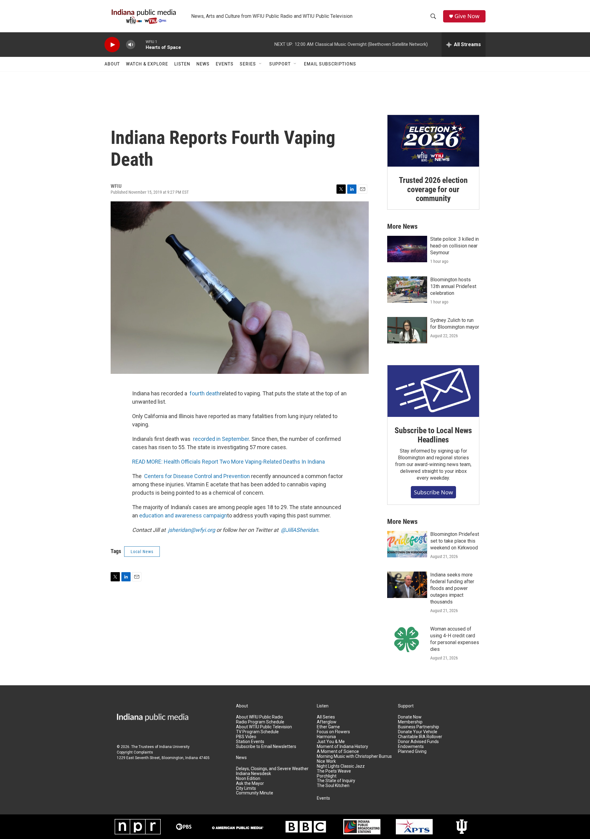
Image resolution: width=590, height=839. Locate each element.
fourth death (205, 393)
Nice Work (326, 761)
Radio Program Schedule (260, 722)
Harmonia (326, 736)
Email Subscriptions (330, 63)
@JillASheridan (299, 530)
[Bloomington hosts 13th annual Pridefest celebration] (407, 289)
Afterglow (326, 722)
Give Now (466, 16)
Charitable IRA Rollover (420, 736)
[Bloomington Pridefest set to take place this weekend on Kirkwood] (407, 544)
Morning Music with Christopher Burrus (354, 756)
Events (225, 63)
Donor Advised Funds (418, 741)
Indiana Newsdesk (253, 773)
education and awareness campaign (183, 515)
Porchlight (326, 776)
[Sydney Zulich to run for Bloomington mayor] (407, 330)
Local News (142, 551)
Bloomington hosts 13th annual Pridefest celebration (453, 286)
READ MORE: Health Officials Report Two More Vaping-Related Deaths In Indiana (228, 461)
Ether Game (328, 727)
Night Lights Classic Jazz (341, 766)
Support (280, 63)
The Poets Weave (334, 771)
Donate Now (410, 717)
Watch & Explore (147, 63)
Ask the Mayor (250, 783)
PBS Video (246, 736)
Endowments (411, 746)
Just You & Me (331, 741)
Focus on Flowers (333, 732)
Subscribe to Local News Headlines (433, 435)
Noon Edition (248, 778)
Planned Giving (412, 751)
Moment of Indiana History (342, 746)
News (203, 63)
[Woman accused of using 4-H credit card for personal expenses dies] (407, 639)
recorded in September (221, 439)
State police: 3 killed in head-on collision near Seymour (454, 245)
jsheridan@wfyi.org (191, 530)
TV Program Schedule (257, 732)
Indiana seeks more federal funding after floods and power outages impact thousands (452, 588)
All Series (326, 717)
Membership (410, 722)
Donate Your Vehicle (417, 732)
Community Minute (254, 793)
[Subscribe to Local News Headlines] (433, 391)
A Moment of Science (338, 751)
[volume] (130, 45)
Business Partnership (418, 727)
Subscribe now (433, 492)
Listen (182, 63)
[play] (112, 44)
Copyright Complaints (135, 752)
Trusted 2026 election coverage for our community (433, 189)
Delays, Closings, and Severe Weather (272, 768)
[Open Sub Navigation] (260, 63)
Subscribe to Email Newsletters (266, 746)
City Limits (246, 788)
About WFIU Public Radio (259, 717)
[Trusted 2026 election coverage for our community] (433, 141)
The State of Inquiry (336, 780)
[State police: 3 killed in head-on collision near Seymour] (407, 249)
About (112, 63)
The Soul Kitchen (333, 785)
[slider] (140, 44)
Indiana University (174, 747)
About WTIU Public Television (264, 727)
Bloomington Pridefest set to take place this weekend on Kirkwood (454, 541)
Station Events (250, 741)
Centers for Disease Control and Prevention (197, 476)
